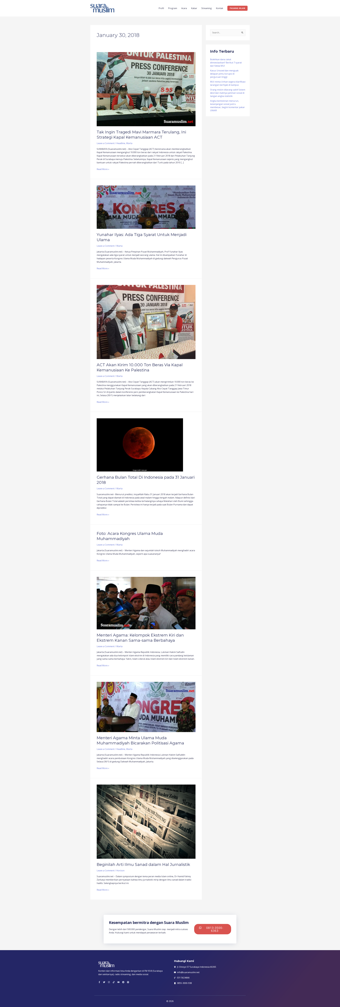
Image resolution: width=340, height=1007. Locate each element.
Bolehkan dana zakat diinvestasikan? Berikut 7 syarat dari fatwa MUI (226, 62)
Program (172, 8)
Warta (129, 143)
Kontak (219, 8)
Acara (184, 8)
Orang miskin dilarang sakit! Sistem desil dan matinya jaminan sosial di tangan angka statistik (227, 93)
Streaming (206, 8)
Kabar (194, 8)
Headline (120, 143)
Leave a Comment (105, 143)
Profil (161, 8)
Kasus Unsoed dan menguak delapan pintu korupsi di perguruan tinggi (224, 73)
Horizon (120, 870)
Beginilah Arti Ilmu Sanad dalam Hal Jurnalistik (143, 864)
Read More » (103, 169)
